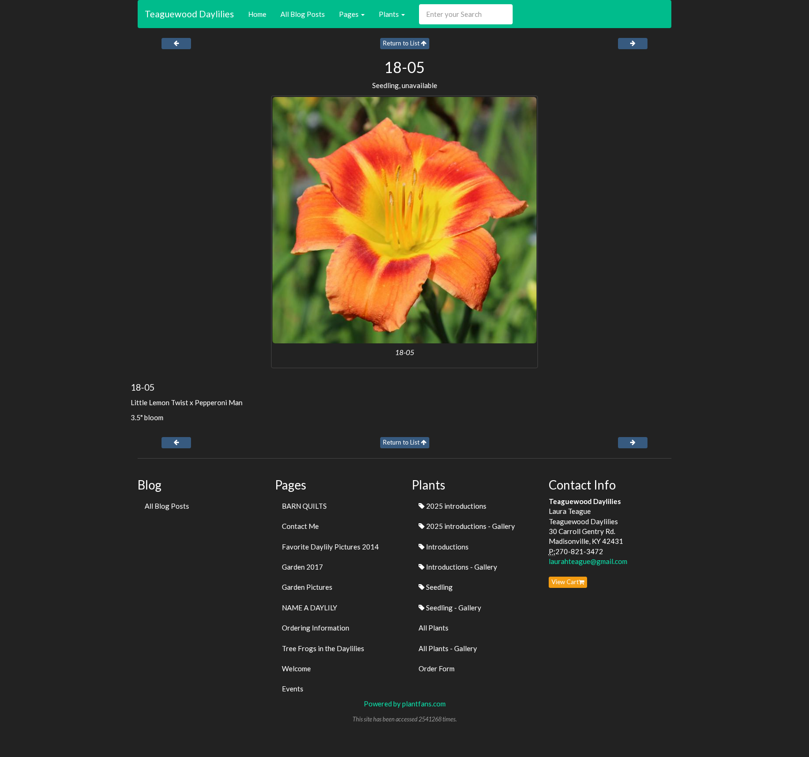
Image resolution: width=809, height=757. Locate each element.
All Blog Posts (302, 14)
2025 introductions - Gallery (470, 526)
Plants (389, 14)
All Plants (434, 627)
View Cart (565, 582)
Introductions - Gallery (461, 567)
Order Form (437, 668)
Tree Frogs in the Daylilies (323, 648)
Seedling (439, 587)
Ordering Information (315, 627)
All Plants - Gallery (448, 648)
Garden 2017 (302, 567)
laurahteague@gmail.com (588, 561)
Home (257, 14)
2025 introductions (455, 506)
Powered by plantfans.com (405, 703)
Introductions (447, 546)
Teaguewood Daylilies (189, 13)
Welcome (296, 668)
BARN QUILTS (304, 506)
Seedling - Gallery (453, 607)
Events (292, 688)
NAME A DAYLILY (309, 607)
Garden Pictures (307, 587)
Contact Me (300, 526)
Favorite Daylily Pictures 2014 (330, 546)
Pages (349, 14)
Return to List (402, 43)
